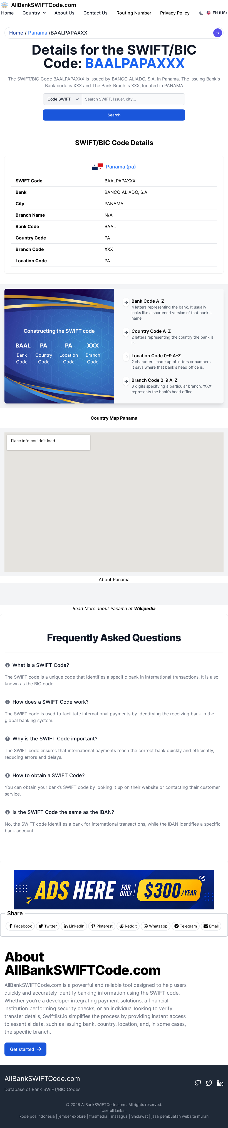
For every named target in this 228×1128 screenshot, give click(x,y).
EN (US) (220, 12)
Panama (37, 33)
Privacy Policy (175, 13)
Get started (22, 1049)
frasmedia (98, 1116)
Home (7, 13)
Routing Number (134, 13)
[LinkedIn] (220, 1083)
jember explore (72, 1116)
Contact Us (95, 13)
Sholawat (139, 1116)
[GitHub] (198, 1083)
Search (114, 114)
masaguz (119, 1116)
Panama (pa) (121, 167)
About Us (64, 13)
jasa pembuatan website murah (180, 1116)
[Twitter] (209, 1083)
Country (31, 13)
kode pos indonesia (37, 1116)
